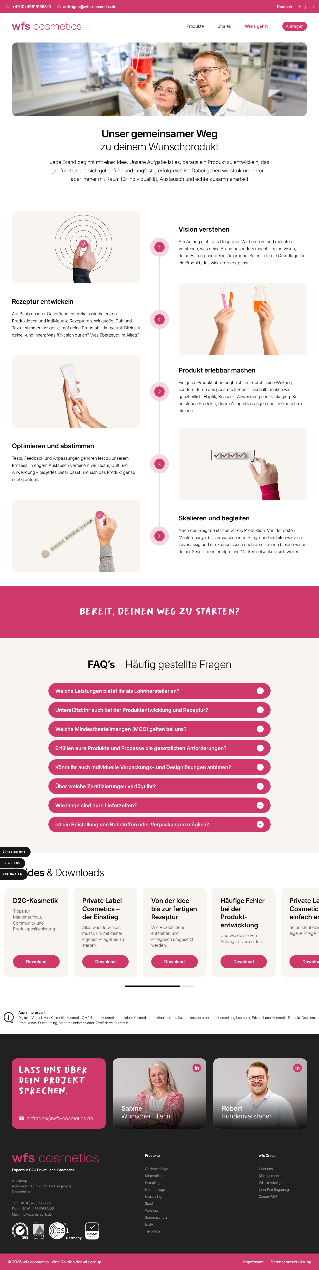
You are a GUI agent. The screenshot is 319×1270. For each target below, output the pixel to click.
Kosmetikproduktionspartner (154, 1017)
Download (36, 961)
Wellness (152, 1210)
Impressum (253, 1262)
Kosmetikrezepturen (193, 1017)
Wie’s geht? (256, 26)
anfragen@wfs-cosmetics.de (89, 6)
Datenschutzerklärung (291, 1262)
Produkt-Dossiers (301, 1017)
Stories (224, 26)
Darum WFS (268, 1196)
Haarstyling (153, 1196)
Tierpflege (152, 1231)
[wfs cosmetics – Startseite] (74, 1157)
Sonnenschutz (156, 1217)
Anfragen (295, 26)
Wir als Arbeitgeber (273, 1182)
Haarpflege (153, 1182)
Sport (149, 1203)
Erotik (149, 1224)
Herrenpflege (155, 1189)
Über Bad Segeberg (274, 1189)
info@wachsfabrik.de (36, 1214)
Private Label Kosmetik (269, 1017)
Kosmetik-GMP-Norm (83, 1017)
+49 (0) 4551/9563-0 (31, 6)
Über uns (266, 1168)
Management (269, 1175)
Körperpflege (154, 1175)
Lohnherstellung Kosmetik (230, 1017)
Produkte (195, 26)
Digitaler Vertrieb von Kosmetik (41, 1017)
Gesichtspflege (156, 1168)
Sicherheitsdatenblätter (76, 1022)
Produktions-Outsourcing (37, 1022)
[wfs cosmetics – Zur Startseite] (46, 26)
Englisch (306, 6)
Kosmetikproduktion (116, 1017)
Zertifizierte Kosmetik (112, 1022)
